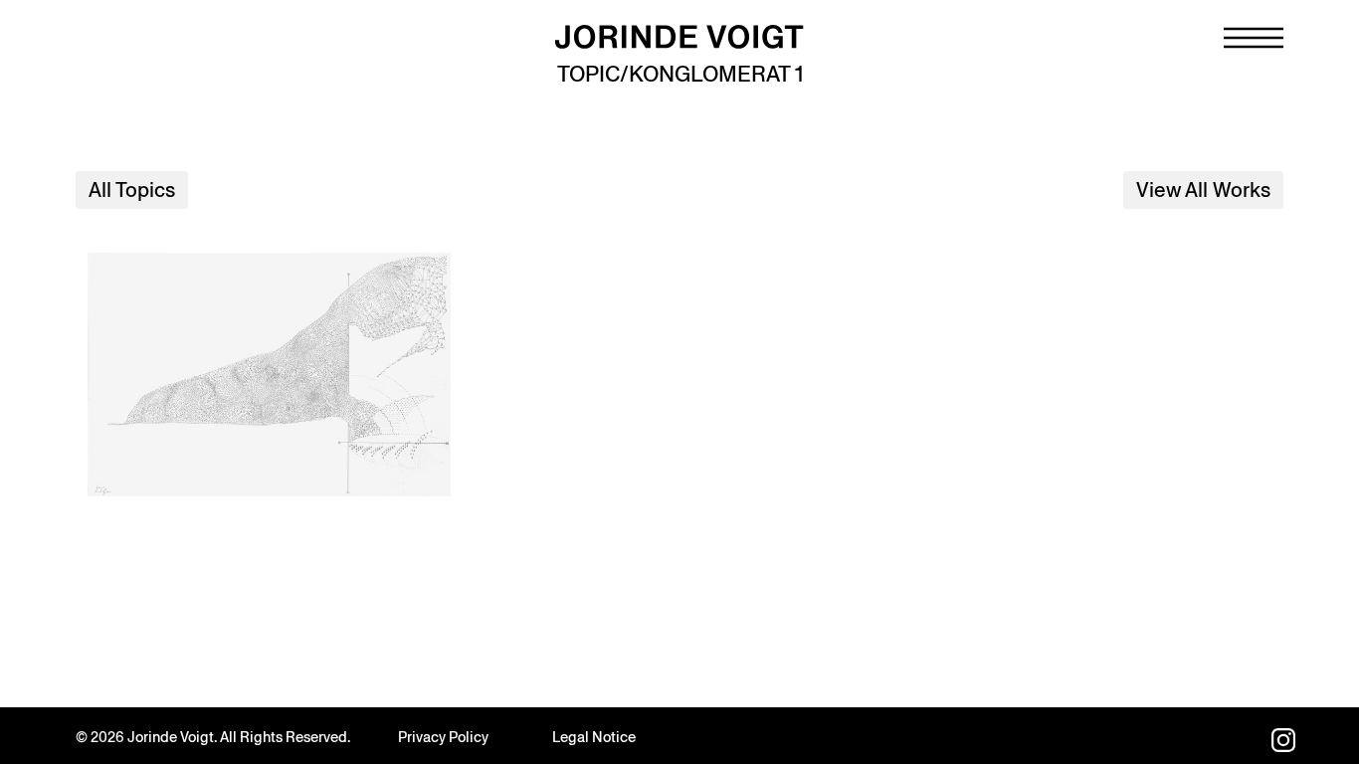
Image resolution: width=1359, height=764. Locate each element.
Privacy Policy (443, 737)
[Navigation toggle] (1253, 38)
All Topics (132, 190)
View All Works (1203, 190)
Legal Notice (594, 737)
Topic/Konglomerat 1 (680, 74)
